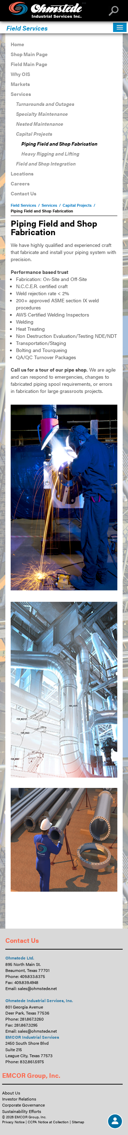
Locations (22, 173)
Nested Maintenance (39, 123)
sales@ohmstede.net (37, 988)
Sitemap (78, 1121)
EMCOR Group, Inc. (31, 1075)
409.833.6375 (32, 976)
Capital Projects (34, 133)
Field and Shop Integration (46, 163)
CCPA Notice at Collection (48, 1121)
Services (21, 93)
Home (17, 44)
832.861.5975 (32, 1061)
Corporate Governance (23, 1105)
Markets (20, 83)
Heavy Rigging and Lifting (50, 153)
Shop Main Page (29, 54)
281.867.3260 (32, 1019)
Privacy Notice (13, 1121)
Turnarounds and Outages (45, 103)
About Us (11, 1093)
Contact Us (23, 193)
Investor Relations (19, 1099)
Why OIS (20, 73)
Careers (20, 183)
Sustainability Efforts (21, 1111)
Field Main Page (29, 63)
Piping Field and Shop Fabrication (59, 143)
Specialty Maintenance (42, 113)
